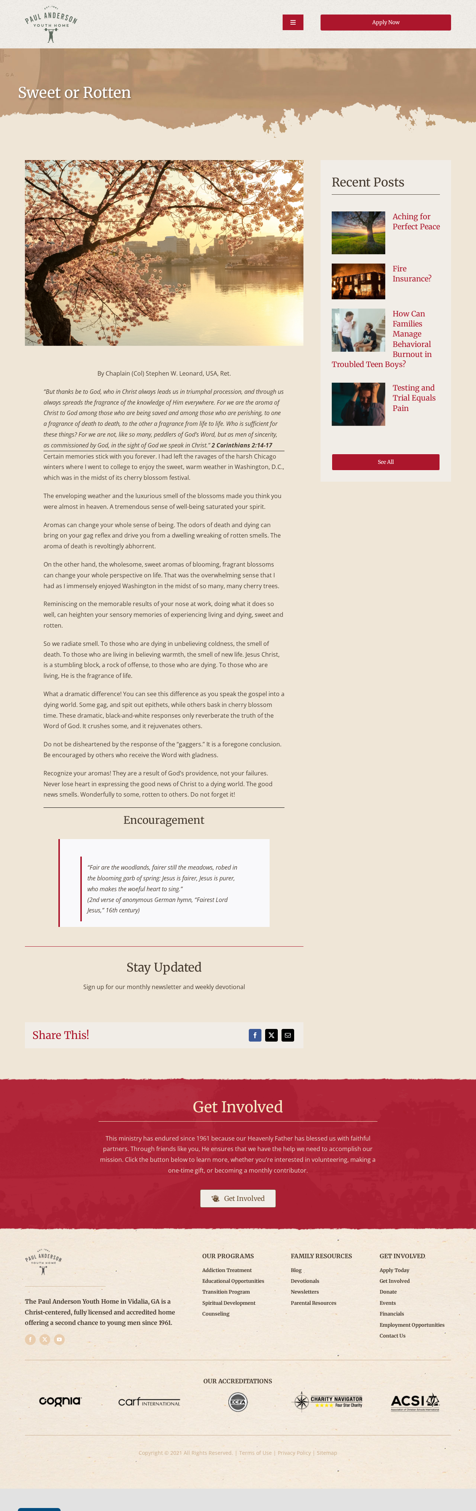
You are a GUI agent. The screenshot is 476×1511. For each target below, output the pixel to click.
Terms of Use (255, 1452)
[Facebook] (255, 1035)
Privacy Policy (294, 1452)
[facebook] (30, 1339)
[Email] (288, 1035)
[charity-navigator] (327, 1394)
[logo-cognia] (61, 1394)
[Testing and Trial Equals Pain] (358, 404)
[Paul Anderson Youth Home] (51, 8)
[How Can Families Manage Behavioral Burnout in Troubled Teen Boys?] (358, 330)
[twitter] (44, 1339)
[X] (271, 1035)
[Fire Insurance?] (358, 281)
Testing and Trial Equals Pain (414, 397)
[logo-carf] (149, 1394)
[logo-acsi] (415, 1394)
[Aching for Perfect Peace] (358, 233)
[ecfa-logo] (238, 1394)
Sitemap (327, 1452)
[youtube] (59, 1339)
